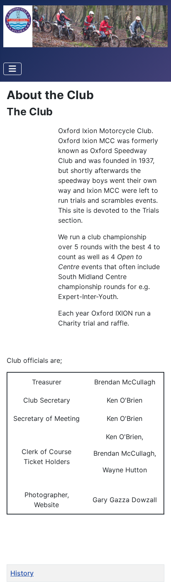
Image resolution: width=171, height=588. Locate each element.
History (22, 573)
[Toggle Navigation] (12, 69)
